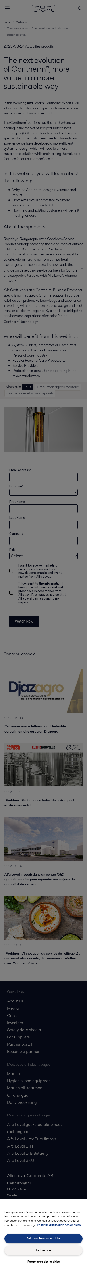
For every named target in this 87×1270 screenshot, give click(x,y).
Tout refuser (43, 1250)
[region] (43, 1234)
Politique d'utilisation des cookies (59, 1225)
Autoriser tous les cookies (43, 1238)
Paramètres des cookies (43, 1262)
